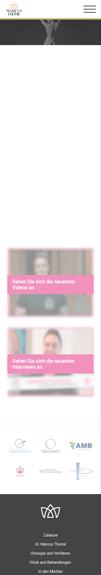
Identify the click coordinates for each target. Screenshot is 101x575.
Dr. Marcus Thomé (50, 544)
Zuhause (50, 535)
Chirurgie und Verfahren (50, 553)
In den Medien (50, 571)
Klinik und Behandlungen (50, 562)
